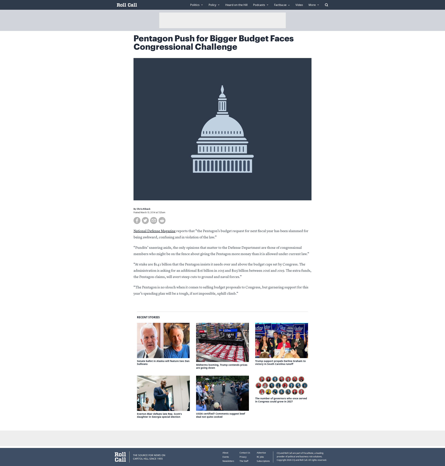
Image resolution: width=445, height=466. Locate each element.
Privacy (243, 456)
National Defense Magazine (155, 231)
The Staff (244, 461)
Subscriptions (263, 461)
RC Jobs (260, 456)
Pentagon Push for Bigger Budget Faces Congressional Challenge (214, 42)
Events (225, 456)
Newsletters (228, 461)
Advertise (261, 452)
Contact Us (245, 452)
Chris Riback (143, 209)
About (225, 452)
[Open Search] (326, 5)
